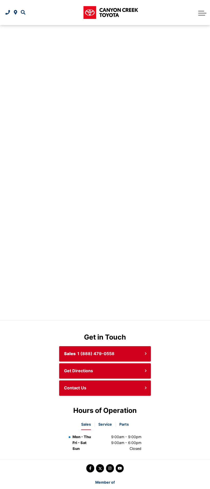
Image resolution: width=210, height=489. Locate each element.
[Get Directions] (15, 12)
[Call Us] (8, 12)
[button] (23, 12)
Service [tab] (105, 424)
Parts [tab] (124, 424)
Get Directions (78, 370)
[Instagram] (110, 468)
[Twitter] (100, 468)
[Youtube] (120, 468)
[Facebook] (90, 468)
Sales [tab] (86, 424)
